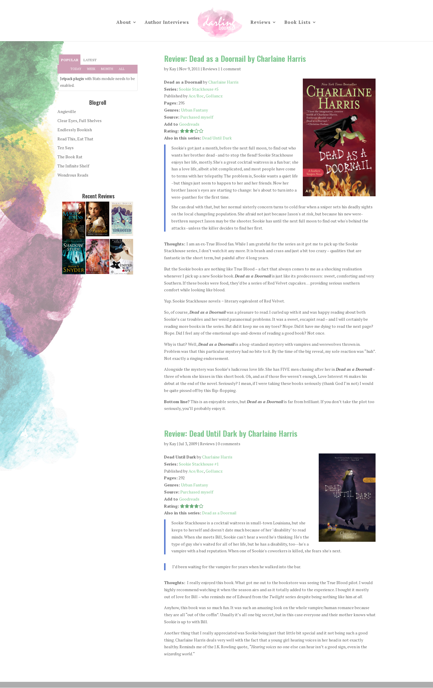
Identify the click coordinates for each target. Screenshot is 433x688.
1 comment (230, 69)
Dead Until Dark (217, 138)
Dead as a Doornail (219, 513)
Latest (90, 60)
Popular (69, 60)
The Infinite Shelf (73, 166)
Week (91, 69)
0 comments (229, 443)
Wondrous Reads (72, 175)
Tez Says (65, 147)
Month (107, 69)
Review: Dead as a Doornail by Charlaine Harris (235, 58)
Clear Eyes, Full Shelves (79, 120)
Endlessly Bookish (74, 129)
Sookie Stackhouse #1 (199, 464)
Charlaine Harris (223, 82)
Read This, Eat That (75, 139)
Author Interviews (167, 22)
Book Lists (297, 22)
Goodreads (189, 124)
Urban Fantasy (194, 110)
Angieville (66, 111)
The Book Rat (69, 156)
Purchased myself (196, 117)
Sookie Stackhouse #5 (199, 89)
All (122, 69)
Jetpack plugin (72, 78)
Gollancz (214, 96)
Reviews (260, 22)
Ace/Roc (196, 96)
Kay (172, 69)
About (123, 22)
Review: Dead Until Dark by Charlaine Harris (230, 433)
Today (75, 69)
